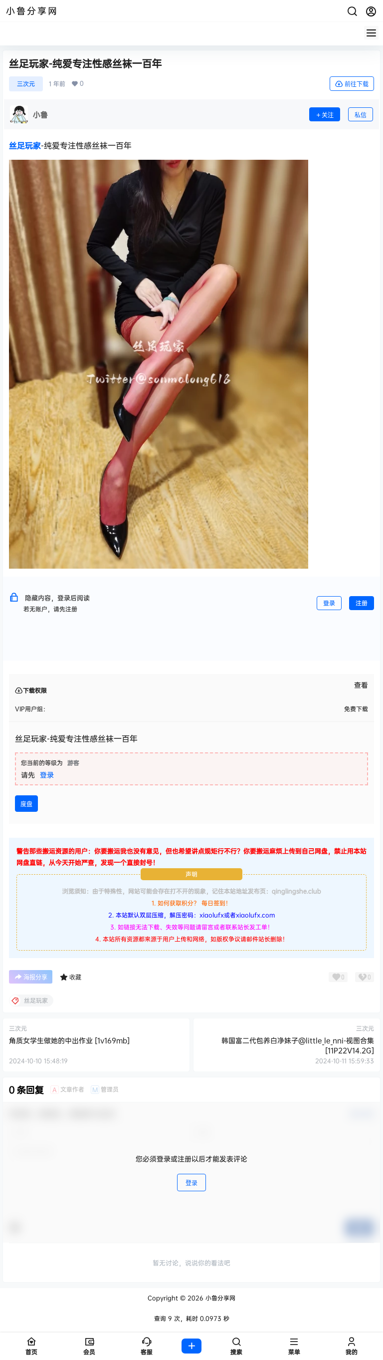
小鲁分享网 (219, 1298)
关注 (328, 115)
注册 (362, 603)
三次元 (26, 83)
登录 (329, 603)
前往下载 (357, 84)
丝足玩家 (25, 145)
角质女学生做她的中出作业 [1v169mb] (69, 1040)
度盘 (26, 804)
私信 (361, 115)
